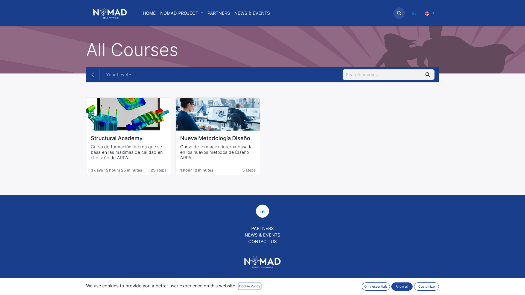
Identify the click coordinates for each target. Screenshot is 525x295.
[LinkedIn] (413, 13)
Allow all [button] (402, 286)
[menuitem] (149, 13)
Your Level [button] (117, 74)
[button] (399, 13)
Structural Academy (116, 138)
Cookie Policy (249, 286)
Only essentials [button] (375, 286)
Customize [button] (426, 286)
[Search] (427, 74)
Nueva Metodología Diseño (215, 138)
